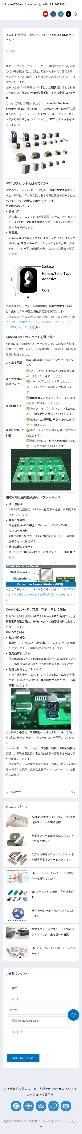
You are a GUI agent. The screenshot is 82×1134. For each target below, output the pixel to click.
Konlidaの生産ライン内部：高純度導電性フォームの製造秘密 (53, 819)
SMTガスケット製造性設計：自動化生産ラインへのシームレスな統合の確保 (41, 769)
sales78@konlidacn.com (23, 4)
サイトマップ (43, 1121)
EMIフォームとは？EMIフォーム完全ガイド (53, 950)
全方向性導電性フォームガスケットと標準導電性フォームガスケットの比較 (52, 857)
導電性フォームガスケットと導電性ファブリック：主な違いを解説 (52, 932)
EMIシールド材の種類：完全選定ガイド (53, 894)
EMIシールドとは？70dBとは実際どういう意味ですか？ (53, 876)
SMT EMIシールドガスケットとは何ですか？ (53, 913)
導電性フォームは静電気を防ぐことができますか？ (52, 838)
